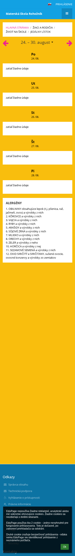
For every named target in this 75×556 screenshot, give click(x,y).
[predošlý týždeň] (5, 44)
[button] (49, 4)
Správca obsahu (18, 484)
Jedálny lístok (40, 32)
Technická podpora (20, 491)
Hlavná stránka (17, 27)
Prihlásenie (64, 4)
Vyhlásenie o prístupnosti (24, 497)
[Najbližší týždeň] (69, 44)
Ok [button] (64, 546)
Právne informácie (19, 504)
